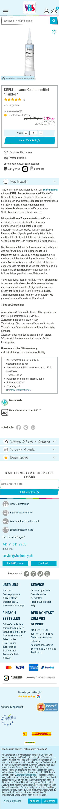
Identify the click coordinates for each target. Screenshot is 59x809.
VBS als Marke (10, 598)
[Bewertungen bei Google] (29, 694)
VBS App (7, 658)
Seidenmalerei (50, 189)
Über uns (7, 590)
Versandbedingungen (13, 628)
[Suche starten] (54, 21)
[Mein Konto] (46, 11)
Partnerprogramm (11, 594)
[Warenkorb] (54, 11)
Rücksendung (9, 646)
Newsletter (36, 598)
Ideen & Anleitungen (41, 601)
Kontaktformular (15, 563)
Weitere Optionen (12, 800)
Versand (51, 124)
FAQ (33, 605)
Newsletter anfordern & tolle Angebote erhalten (29, 475)
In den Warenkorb (28, 140)
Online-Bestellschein (13, 624)
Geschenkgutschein (41, 590)
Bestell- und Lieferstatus (43, 648)
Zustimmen (49, 800)
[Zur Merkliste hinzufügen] (54, 32)
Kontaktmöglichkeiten (42, 644)
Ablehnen (34, 800)
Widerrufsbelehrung (12, 635)
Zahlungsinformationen (14, 631)
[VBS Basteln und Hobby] (29, 7)
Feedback (43, 563)
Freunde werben (39, 594)
